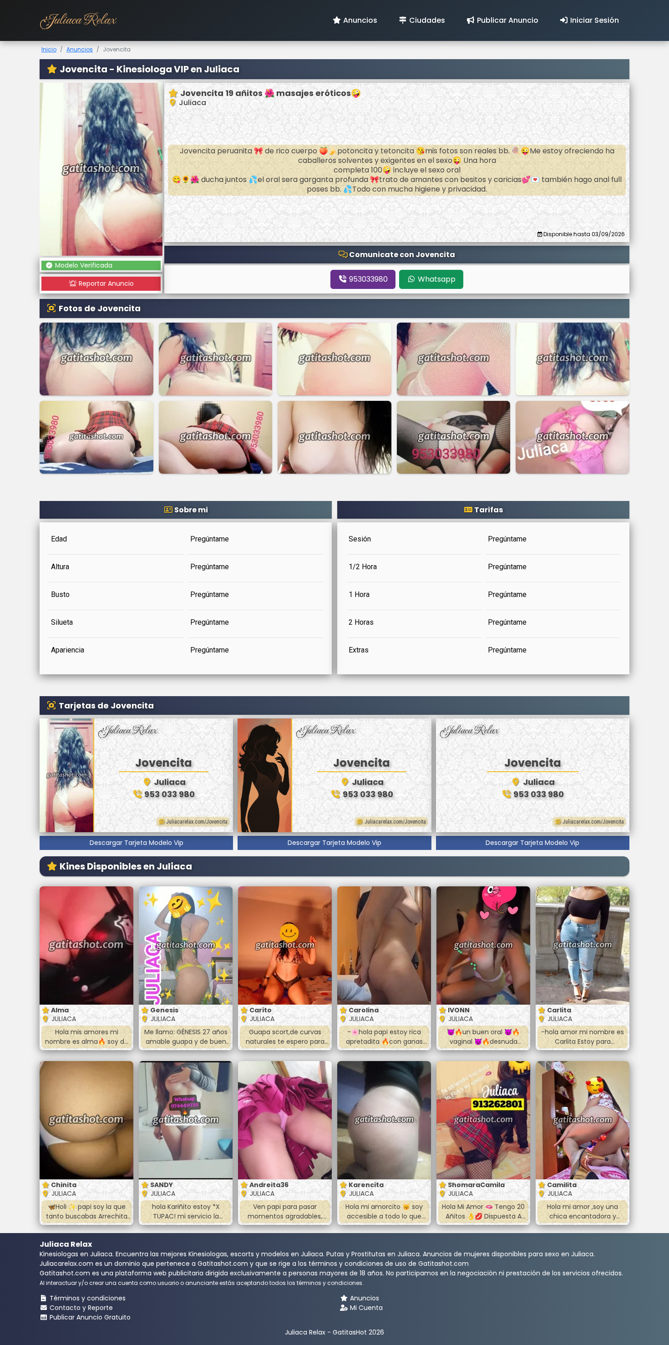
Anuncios (359, 20)
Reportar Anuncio (105, 283)
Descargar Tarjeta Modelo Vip (136, 842)
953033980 (367, 279)
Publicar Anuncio (506, 20)
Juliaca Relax (77, 20)
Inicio (48, 49)
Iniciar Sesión (593, 20)
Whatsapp (436, 279)
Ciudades (426, 20)
